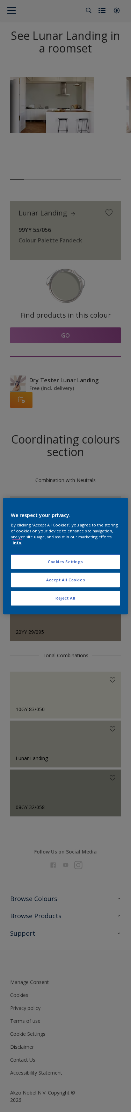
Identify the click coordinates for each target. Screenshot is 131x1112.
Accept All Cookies (65, 579)
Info (17, 542)
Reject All (65, 598)
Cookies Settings (65, 562)
